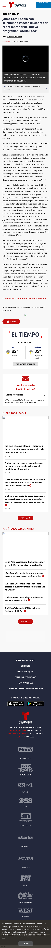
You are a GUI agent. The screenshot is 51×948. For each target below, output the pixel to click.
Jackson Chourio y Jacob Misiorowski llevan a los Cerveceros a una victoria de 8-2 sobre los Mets (24, 449)
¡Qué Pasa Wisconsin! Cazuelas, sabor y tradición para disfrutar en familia (24, 563)
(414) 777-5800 (36, 733)
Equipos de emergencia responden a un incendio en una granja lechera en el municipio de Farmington (24, 466)
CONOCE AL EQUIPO (25, 671)
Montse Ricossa (14, 36)
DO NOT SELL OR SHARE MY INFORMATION (25, 688)
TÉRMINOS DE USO (25, 683)
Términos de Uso (12, 402)
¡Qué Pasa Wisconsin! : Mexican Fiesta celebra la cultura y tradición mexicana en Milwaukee (25, 586)
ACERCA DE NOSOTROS (25, 660)
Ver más (25, 518)
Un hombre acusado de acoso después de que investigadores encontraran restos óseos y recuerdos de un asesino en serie (25, 498)
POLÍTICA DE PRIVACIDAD (25, 677)
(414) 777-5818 (34, 730)
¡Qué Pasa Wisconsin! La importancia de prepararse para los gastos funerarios (24, 575)
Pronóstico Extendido (25, 364)
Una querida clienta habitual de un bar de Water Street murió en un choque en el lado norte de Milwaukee (25, 482)
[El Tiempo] (25, 337)
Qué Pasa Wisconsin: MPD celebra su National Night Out (22, 610)
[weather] (8, 352)
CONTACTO (25, 666)
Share (13, 322)
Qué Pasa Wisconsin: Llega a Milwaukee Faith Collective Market (24, 599)
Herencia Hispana (10, 14)
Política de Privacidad (28, 402)
